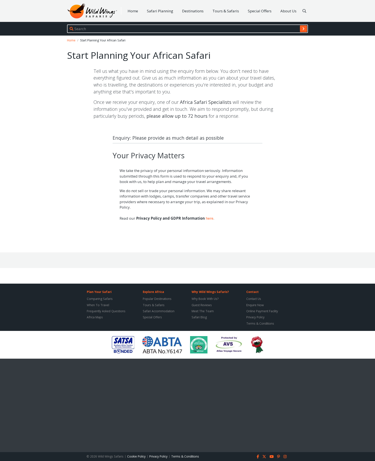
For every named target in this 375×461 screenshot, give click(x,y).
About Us (288, 10)
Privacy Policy (255, 317)
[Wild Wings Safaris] (92, 11)
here (209, 218)
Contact (252, 292)
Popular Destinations (157, 299)
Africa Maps (95, 317)
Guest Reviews (202, 305)
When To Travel (98, 305)
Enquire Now (255, 305)
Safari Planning (160, 10)
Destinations (193, 10)
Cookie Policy (136, 456)
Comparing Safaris (100, 299)
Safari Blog (199, 317)
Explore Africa (153, 292)
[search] (303, 28)
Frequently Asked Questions (106, 311)
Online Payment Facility (262, 311)
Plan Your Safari (99, 292)
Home (133, 10)
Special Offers (259, 10)
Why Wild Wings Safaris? (210, 292)
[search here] (304, 11)
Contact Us (253, 299)
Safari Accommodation (158, 311)
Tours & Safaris (225, 10)
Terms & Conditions (260, 323)
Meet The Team (203, 311)
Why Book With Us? (205, 299)
